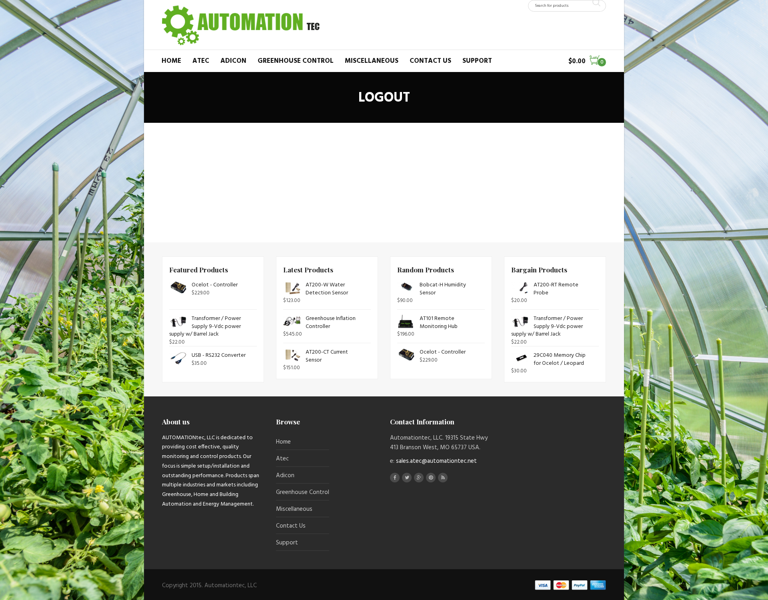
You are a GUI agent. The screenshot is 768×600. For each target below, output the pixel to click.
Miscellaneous (371, 61)
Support (477, 61)
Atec (200, 61)
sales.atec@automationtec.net (436, 461)
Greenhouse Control (296, 61)
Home (171, 61)
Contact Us (430, 61)
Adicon (233, 61)
